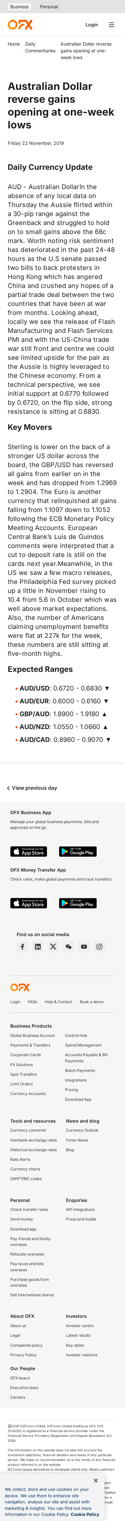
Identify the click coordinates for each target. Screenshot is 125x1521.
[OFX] (20, 25)
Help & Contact (58, 1001)
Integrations (76, 1080)
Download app (23, 1229)
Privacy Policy (23, 1354)
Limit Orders (21, 1084)
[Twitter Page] (53, 946)
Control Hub (76, 1035)
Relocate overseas (27, 1254)
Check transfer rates (29, 1209)
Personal (49, 6)
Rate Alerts (20, 1159)
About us (18, 1325)
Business (19, 6)
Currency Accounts (28, 1093)
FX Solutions (21, 1064)
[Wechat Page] (68, 946)
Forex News (77, 1140)
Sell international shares (32, 1294)
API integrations (80, 1209)
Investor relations (81, 1354)
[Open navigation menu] (111, 24)
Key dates (75, 1345)
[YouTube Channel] (84, 946)
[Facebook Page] (22, 946)
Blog (70, 1149)
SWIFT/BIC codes (26, 1178)
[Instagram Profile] (99, 946)
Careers (17, 1397)
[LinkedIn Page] (38, 946)
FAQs (32, 1001)
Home (14, 44)
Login (92, 24)
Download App (78, 1099)
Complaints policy (26, 1345)
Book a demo (92, 1001)
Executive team (24, 1387)
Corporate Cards (25, 1054)
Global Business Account (32, 1035)
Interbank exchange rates (33, 1140)
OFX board (19, 1378)
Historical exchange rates (33, 1149)
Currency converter (28, 1130)
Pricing (71, 1089)
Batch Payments (80, 1070)
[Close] (96, 1480)
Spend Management (83, 1045)
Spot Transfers (23, 1074)
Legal (15, 1335)
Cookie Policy (85, 1514)
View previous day (34, 788)
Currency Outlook (82, 1130)
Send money (21, 1219)
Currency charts (25, 1169)
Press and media (81, 1219)
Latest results (78, 1335)
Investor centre (80, 1325)
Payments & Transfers (30, 1045)
